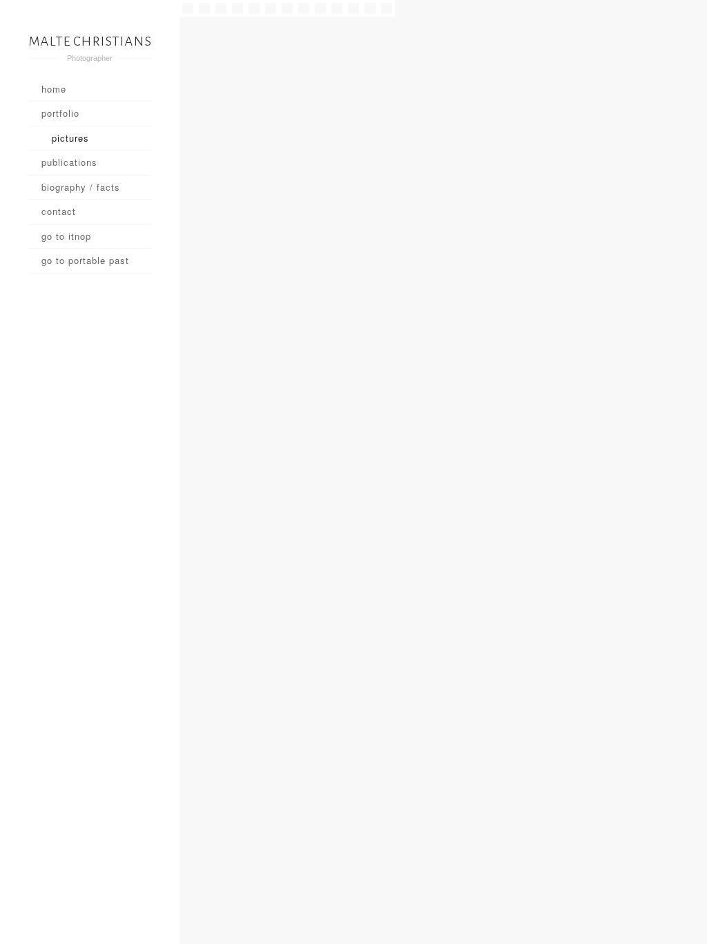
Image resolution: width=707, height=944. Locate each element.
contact (58, 211)
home (53, 88)
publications (69, 162)
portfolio (60, 113)
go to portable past (85, 260)
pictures (70, 137)
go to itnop (66, 236)
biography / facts (80, 186)
